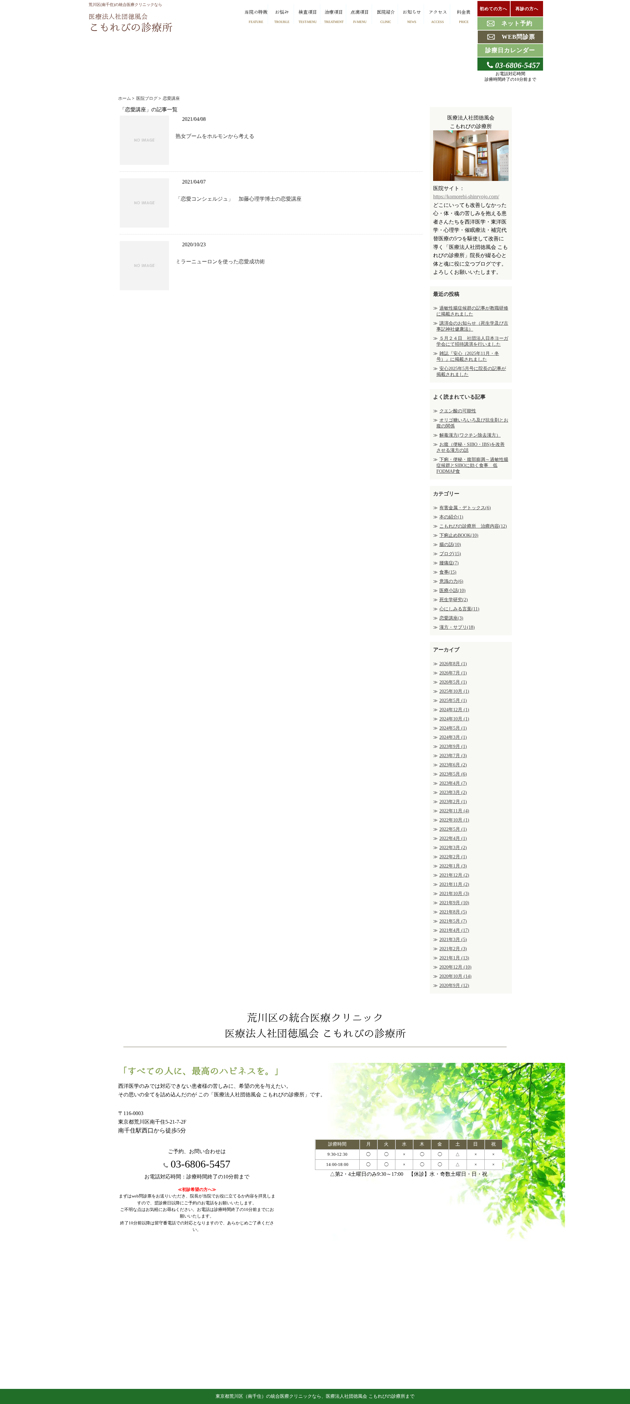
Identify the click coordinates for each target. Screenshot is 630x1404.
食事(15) (447, 572)
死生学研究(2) (453, 599)
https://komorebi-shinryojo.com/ (466, 196)
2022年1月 (453, 866)
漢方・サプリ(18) (457, 627)
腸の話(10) (450, 544)
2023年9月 (453, 746)
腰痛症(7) (449, 562)
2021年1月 (454, 957)
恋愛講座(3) (451, 618)
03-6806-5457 (199, 1164)
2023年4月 (453, 783)
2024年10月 (454, 718)
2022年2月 (453, 856)
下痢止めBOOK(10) (458, 535)
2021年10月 (454, 893)
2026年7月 (453, 672)
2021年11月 (454, 884)
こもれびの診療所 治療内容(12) (473, 526)
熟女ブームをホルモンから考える (215, 136)
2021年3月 (453, 939)
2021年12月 (454, 875)
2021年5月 (453, 921)
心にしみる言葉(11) (459, 608)
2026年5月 (453, 682)
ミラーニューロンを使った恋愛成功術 (220, 261)
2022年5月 (453, 829)
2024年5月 (453, 728)
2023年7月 (453, 755)
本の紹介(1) (451, 517)
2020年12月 (455, 967)
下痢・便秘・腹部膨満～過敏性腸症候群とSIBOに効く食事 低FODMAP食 (472, 465)
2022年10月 (454, 820)
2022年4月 (453, 838)
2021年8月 (453, 912)
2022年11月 (454, 810)
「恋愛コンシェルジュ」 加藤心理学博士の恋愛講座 (239, 199)
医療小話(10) (452, 590)
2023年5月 (453, 774)
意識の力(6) (451, 581)
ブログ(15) (450, 553)
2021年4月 (454, 930)
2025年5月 (453, 700)
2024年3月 (453, 737)
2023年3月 (453, 792)
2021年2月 (453, 948)
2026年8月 (453, 663)
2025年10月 (454, 691)
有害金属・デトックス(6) (465, 507)
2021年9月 (454, 902)
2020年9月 (454, 985)
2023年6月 (453, 764)
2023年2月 (453, 801)
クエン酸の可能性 (457, 410)
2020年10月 (455, 976)
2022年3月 (453, 847)
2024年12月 (454, 709)
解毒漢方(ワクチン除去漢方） (470, 435)
